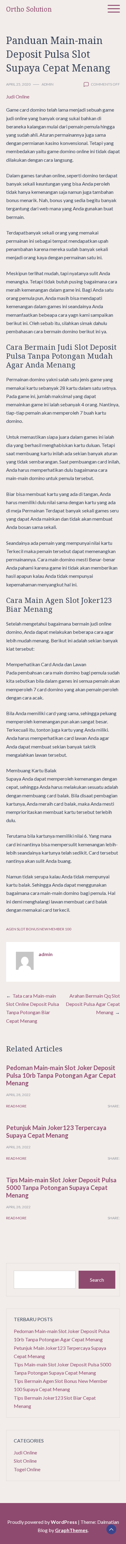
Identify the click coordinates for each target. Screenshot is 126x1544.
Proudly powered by (42, 1522)
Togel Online (27, 1469)
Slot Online (25, 1461)
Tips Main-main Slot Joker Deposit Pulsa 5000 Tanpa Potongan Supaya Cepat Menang (61, 1187)
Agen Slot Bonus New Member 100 (38, 929)
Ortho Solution (29, 9)
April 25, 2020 (18, 84)
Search (97, 1280)
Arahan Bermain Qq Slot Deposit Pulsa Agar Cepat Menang (93, 1004)
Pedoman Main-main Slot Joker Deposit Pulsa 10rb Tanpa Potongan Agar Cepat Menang (61, 1075)
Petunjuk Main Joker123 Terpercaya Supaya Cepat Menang (56, 1131)
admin (48, 84)
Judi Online (17, 96)
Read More (16, 1106)
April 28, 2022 (18, 1094)
